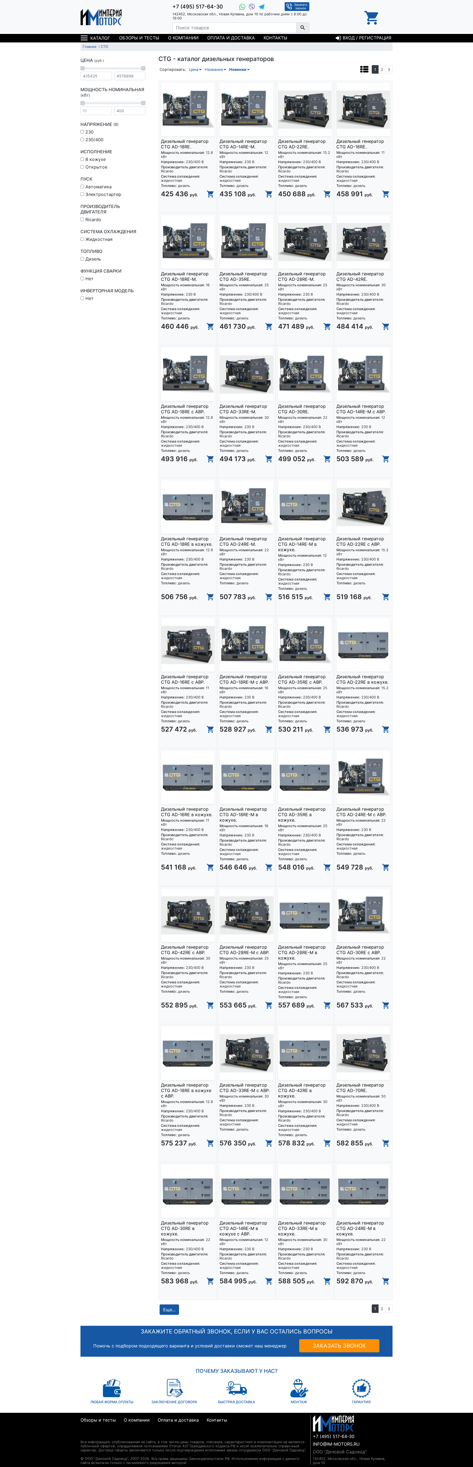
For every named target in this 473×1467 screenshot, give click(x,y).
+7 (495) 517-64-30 (197, 6)
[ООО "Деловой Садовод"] (101, 17)
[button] (364, 69)
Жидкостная (98, 239)
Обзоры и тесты (139, 38)
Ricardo (92, 219)
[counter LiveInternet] (84, 1435)
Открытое (95, 167)
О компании (183, 38)
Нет (89, 278)
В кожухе (95, 159)
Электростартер (102, 194)
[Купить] (210, 194)
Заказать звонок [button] (300, 6)
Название (214, 69)
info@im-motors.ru (336, 1444)
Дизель (92, 259)
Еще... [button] (169, 1309)
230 (89, 132)
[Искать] (302, 27)
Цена (193, 69)
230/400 (93, 139)
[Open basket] (372, 17)
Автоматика (98, 186)
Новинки (237, 69)
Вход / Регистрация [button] (366, 38)
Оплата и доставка (231, 38)
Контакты (275, 38)
